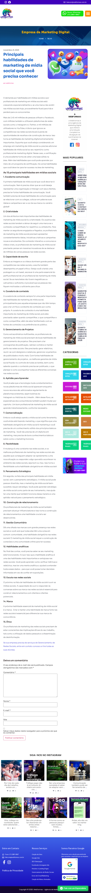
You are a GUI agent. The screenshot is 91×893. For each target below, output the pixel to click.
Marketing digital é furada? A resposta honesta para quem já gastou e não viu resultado (83, 299)
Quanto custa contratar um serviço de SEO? (83, 207)
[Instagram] (5, 2)
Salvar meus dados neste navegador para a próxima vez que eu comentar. (30, 732)
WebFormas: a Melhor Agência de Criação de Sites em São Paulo (83, 180)
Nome (6, 701)
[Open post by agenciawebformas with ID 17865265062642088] (11, 770)
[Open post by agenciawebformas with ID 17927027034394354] (34, 770)
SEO (80, 199)
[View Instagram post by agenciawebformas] (19, 779)
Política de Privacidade (12, 871)
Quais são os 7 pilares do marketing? (83, 268)
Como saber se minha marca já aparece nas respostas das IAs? (83, 238)
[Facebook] (9, 2)
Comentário (9, 672)
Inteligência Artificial (82, 226)
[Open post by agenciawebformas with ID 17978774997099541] (57, 770)
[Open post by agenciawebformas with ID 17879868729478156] (34, 807)
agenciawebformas (11, 762)
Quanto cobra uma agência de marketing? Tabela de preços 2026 (83, 334)
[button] (88, 14)
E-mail (7, 710)
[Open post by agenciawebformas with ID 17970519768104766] (11, 807)
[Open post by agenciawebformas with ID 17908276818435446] (79, 807)
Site (5, 720)
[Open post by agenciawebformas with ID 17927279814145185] (79, 770)
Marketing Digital (82, 260)
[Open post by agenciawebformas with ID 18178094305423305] (57, 807)
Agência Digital (81, 171)
